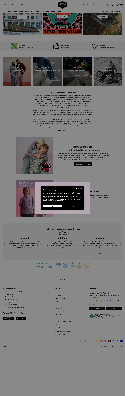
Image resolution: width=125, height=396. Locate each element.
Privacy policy (78, 188)
